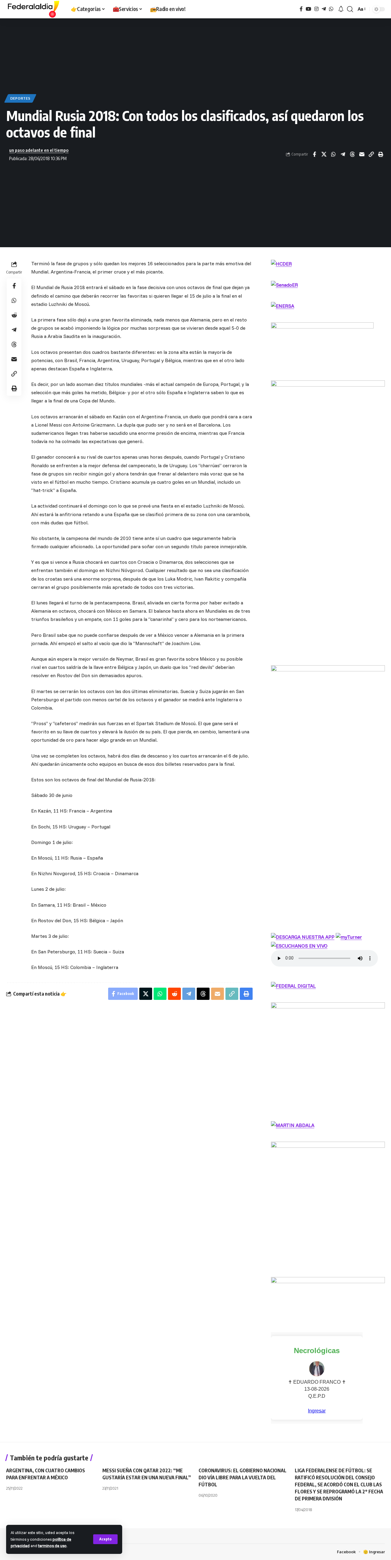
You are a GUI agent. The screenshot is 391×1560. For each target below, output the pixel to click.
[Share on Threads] (352, 154)
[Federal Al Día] (33, 9)
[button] (105, 1539)
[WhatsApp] (331, 9)
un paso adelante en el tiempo (38, 150)
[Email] (361, 154)
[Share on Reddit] (14, 315)
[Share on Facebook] (314, 154)
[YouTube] (308, 9)
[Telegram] (323, 9)
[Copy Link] (371, 154)
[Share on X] (324, 154)
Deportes (20, 98)
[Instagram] (316, 9)
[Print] (380, 154)
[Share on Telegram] (342, 154)
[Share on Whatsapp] (333, 154)
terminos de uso (52, 1545)
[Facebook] (301, 9)
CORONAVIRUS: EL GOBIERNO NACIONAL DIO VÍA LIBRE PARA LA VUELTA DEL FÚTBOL (243, 1477)
